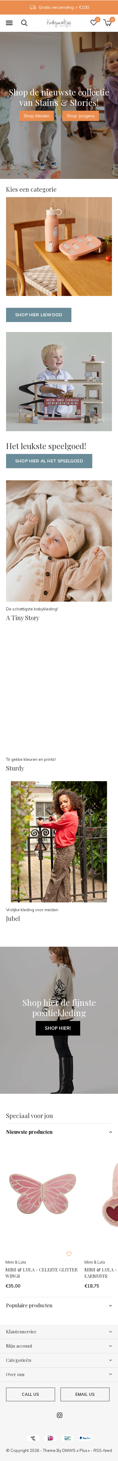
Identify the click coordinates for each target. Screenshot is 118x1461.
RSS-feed (102, 1450)
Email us (85, 1394)
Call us (30, 1394)
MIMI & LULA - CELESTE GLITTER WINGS (41, 1273)
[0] (107, 22)
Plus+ (85, 1450)
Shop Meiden (37, 116)
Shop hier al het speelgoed (49, 461)
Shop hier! (58, 1028)
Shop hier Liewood (38, 314)
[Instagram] (59, 1415)
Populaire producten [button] (29, 1305)
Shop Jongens (81, 116)
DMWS (69, 1450)
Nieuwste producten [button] (29, 1132)
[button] (9, 23)
